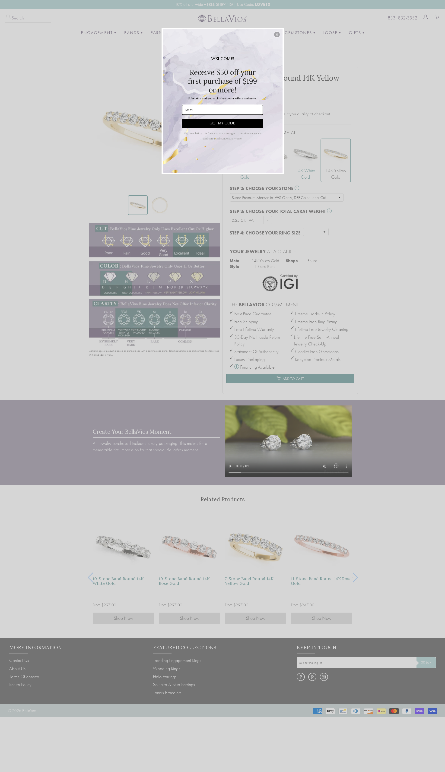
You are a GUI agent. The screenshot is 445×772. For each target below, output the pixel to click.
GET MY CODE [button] (222, 123)
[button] (277, 34)
